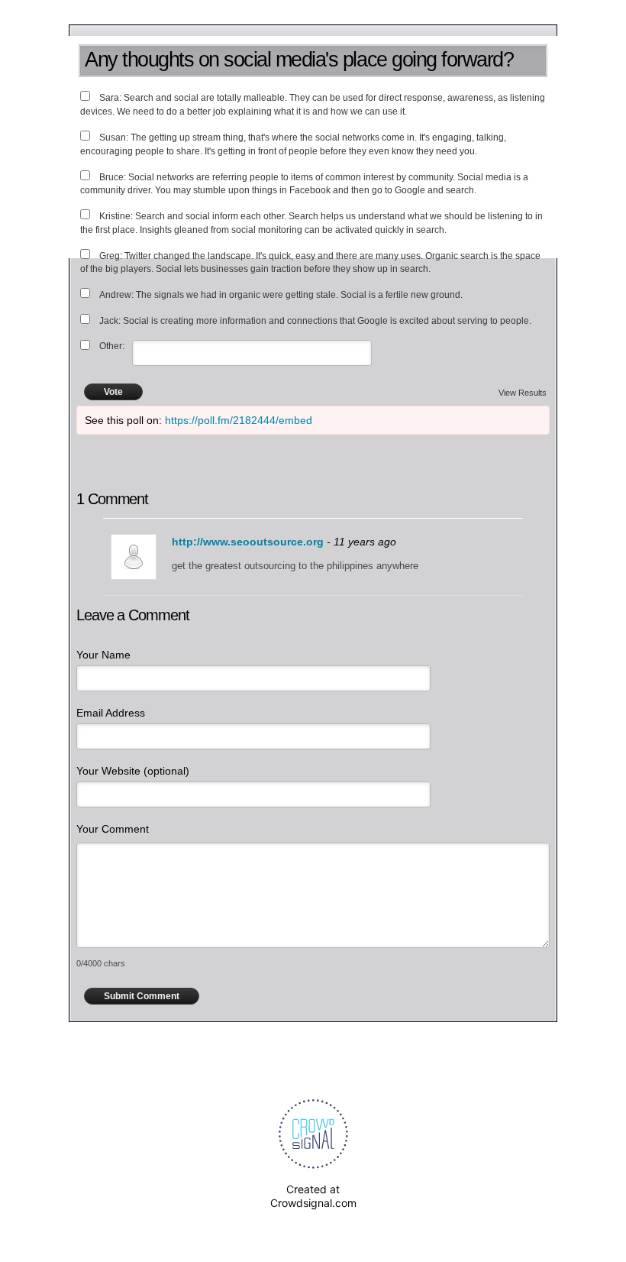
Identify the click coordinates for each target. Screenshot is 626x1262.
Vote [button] (113, 392)
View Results (523, 392)
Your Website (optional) (132, 771)
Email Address (110, 713)
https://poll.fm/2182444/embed (238, 420)
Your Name (103, 655)
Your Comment (112, 829)
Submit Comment (141, 996)
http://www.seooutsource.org (248, 542)
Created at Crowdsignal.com (313, 1196)
